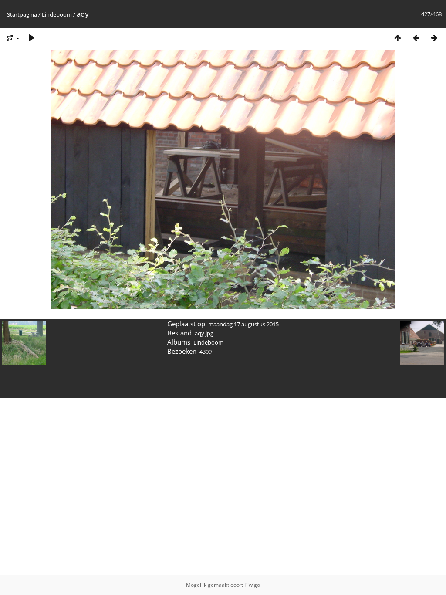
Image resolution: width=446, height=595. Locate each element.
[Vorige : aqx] (416, 38)
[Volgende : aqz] (434, 38)
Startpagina (22, 14)
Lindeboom (57, 14)
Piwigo (252, 584)
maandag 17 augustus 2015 (243, 324)
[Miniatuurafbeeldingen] (398, 38)
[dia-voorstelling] (31, 38)
